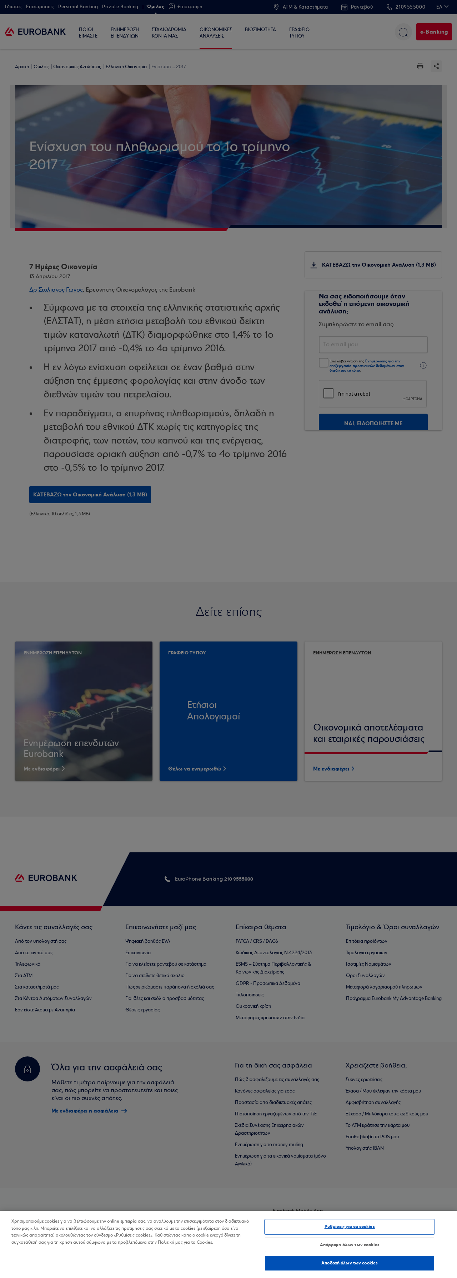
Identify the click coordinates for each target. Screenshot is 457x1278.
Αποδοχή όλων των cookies (349, 1263)
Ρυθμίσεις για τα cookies (350, 1226)
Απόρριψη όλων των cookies (350, 1245)
